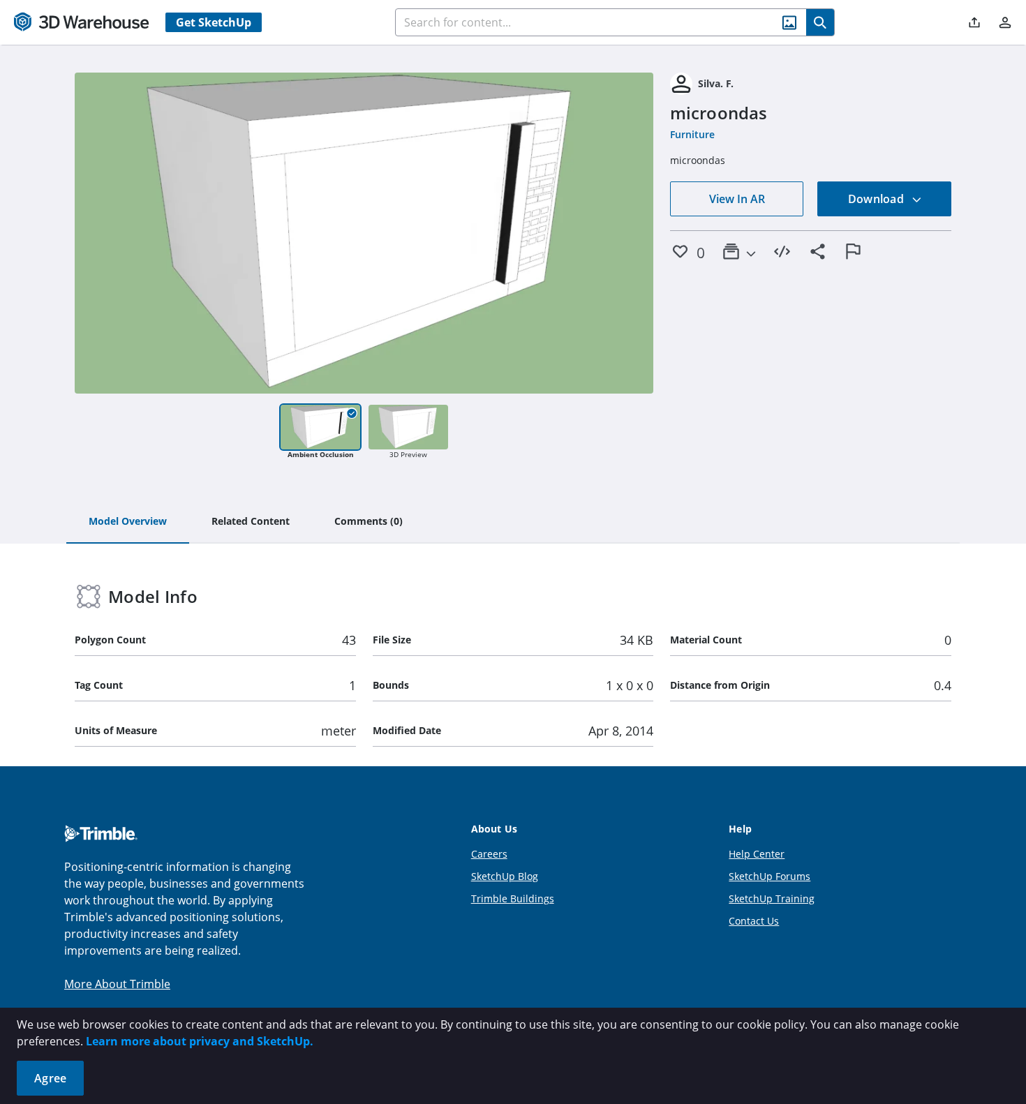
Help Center (757, 853)
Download (877, 199)
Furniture (692, 134)
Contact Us (754, 920)
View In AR (737, 199)
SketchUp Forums (769, 876)
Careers (489, 853)
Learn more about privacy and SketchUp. (199, 1041)
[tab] (127, 522)
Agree (50, 1078)
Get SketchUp (213, 22)
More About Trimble (117, 984)
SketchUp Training (772, 898)
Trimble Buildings (512, 898)
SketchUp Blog (504, 876)
